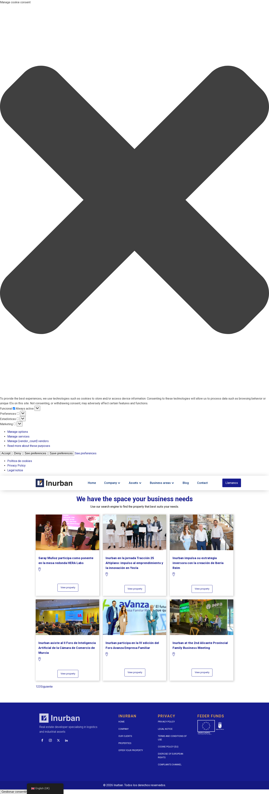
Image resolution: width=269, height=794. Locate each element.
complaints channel (170, 764)
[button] (134, 200)
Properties (124, 743)
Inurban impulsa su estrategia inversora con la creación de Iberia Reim (198, 563)
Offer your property (130, 750)
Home (92, 483)
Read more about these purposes (28, 446)
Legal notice (15, 470)
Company (110, 483)
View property (68, 587)
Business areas (160, 483)
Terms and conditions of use (172, 738)
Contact (202, 483)
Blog (186, 483)
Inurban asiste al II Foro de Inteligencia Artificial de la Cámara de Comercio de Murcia (67, 648)
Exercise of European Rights (170, 756)
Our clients (125, 736)
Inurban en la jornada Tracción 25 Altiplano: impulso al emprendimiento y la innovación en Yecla (134, 563)
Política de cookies (19, 461)
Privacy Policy (16, 465)
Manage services (18, 436)
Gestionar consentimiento (18, 791)
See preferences (35, 453)
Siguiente (47, 686)
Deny (17, 453)
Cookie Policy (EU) (168, 746)
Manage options (17, 432)
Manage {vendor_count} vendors (28, 441)
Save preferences (61, 453)
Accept (5, 453)
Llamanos (231, 483)
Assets (133, 483)
